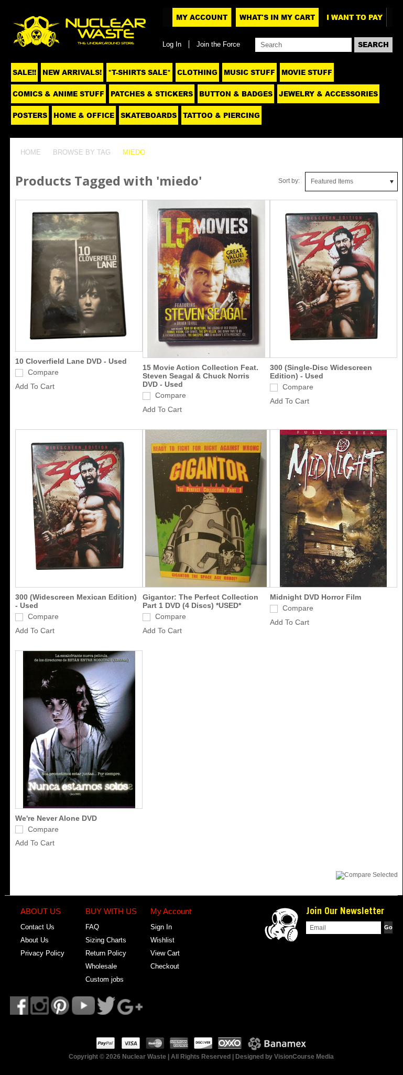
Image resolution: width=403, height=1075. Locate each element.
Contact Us (37, 927)
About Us (34, 940)
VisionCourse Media (304, 1056)
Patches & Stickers (152, 94)
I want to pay (354, 17)
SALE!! (24, 72)
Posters (30, 115)
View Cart (165, 953)
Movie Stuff (306, 72)
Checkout (164, 966)
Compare (43, 372)
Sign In (161, 927)
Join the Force (218, 44)
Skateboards (149, 115)
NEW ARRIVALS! (72, 72)
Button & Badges (236, 94)
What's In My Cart (277, 17)
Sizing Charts (105, 940)
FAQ (92, 927)
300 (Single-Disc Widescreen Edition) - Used (321, 371)
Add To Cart (35, 386)
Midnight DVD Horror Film (315, 597)
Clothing (197, 72)
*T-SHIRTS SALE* (139, 72)
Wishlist (162, 940)
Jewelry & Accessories (328, 94)
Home (30, 152)
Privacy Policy (42, 953)
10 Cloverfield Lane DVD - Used (71, 361)
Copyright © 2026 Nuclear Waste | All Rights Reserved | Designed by (171, 1056)
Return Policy (105, 953)
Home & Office (83, 115)
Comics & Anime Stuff (58, 94)
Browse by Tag (82, 152)
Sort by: (289, 180)
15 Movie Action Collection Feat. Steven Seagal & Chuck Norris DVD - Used (200, 375)
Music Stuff (249, 72)
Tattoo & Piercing (221, 115)
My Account (201, 17)
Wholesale (101, 966)
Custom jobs (104, 979)
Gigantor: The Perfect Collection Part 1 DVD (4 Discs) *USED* (200, 601)
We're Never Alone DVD (56, 818)
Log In (171, 44)
